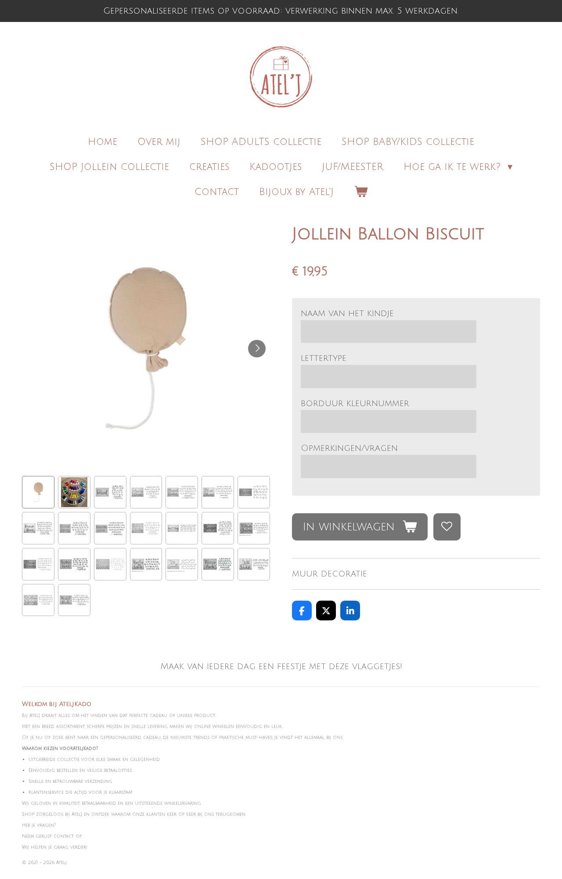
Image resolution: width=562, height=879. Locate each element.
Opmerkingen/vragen (349, 448)
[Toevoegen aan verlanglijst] (447, 527)
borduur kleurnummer (355, 403)
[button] (38, 492)
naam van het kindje (347, 313)
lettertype (323, 358)
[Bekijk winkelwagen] (360, 192)
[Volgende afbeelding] (257, 348)
